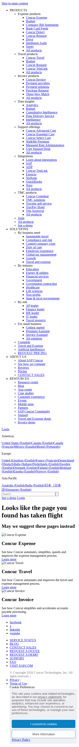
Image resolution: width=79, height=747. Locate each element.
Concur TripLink (37, 68)
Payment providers (38, 83)
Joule (21, 218)
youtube (15, 633)
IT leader (31, 316)
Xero (29, 185)
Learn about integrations (41, 159)
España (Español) (24, 471)
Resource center (28, 382)
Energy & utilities (37, 273)
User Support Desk (38, 149)
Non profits (33, 294)
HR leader (32, 313)
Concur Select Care (38, 138)
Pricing (22, 371)
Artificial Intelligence (31, 349)
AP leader (32, 305)
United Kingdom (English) (19, 460)
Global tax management (41, 254)
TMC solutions (35, 200)
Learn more (9, 559)
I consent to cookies (43, 724)
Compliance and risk (39, 240)
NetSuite (31, 178)
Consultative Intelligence (42, 112)
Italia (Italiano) (23, 464)
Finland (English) (49, 467)
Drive (29, 39)
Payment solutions (37, 87)
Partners (23, 407)
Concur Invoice (36, 79)
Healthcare (33, 287)
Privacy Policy (21, 740)
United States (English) (16, 443)
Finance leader (35, 309)
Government (34, 280)
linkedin (15, 629)
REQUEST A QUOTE (25, 651)
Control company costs (40, 243)
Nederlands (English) (46, 464)
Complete (24, 342)
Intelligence (33, 119)
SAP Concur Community (34, 411)
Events (22, 400)
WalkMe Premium (37, 141)
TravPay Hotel (35, 207)
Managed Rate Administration (45, 145)
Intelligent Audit (36, 43)
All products (34, 50)
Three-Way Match (37, 94)
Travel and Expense (30, 345)
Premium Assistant (38, 331)
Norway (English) (47, 471)
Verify (30, 46)
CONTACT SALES (31, 375)
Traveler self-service (39, 203)
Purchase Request (37, 90)
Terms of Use (18, 683)
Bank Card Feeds (37, 28)
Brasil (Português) (48, 446)
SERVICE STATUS (23, 640)
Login (5, 429)
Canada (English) (42, 443)
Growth (31, 258)
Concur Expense (36, 17)
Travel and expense (38, 262)
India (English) (35, 485)
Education (32, 269)
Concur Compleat (37, 196)
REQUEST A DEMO (24, 654)
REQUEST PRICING (32, 353)
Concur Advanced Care (41, 130)
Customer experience (31, 397)
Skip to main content (15, 3)
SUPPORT (17, 658)
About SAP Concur (30, 360)
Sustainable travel (37, 236)
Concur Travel (35, 57)
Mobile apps (26, 404)
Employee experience (39, 251)
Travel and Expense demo (34, 418)
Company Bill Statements (42, 25)
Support (23, 415)
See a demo (25, 225)
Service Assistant (37, 335)
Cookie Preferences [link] (22, 687)
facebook (15, 622)
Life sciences (34, 291)
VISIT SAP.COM (21, 665)
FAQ (13, 662)
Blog (21, 386)
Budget (30, 21)
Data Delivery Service (40, 116)
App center (25, 389)
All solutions (34, 338)
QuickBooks (34, 181)
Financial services (37, 276)
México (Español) (25, 446)
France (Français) (47, 460)
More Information (43, 734)
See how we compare (31, 364)
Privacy (14, 680)
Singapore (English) (18, 489)
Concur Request (36, 35)
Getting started (35, 327)
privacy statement (49, 697)
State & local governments (43, 298)
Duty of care (34, 247)
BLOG (14, 643)
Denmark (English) (25, 467)
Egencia (31, 174)
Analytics (32, 105)
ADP (29, 167)
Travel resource (36, 320)
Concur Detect (35, 32)
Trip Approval (35, 211)
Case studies (26, 393)
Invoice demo (26, 422)
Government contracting (41, 283)
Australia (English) (14, 485)
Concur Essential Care (40, 134)
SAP (29, 163)
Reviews (23, 367)
